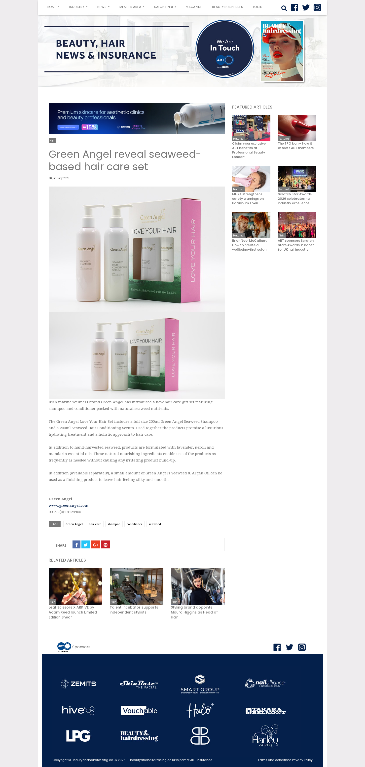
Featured (238, 138)
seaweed (154, 524)
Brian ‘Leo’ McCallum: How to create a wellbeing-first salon (249, 245)
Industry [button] (77, 6)
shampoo (114, 524)
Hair (52, 140)
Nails (282, 235)
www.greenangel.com (68, 505)
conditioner (134, 524)
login (257, 6)
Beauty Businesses (227, 6)
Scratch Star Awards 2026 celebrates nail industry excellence (295, 198)
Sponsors (81, 647)
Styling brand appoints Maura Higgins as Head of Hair (194, 612)
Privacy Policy (302, 760)
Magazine (194, 6)
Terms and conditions (275, 760)
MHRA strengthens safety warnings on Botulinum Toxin (248, 198)
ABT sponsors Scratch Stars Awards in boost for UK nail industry (296, 245)
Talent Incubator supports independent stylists (134, 610)
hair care (95, 524)
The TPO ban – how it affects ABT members (296, 145)
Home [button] (54, 6)
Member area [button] (130, 6)
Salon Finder (165, 6)
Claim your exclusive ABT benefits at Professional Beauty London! (249, 150)
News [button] (102, 6)
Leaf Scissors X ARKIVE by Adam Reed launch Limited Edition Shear (73, 612)
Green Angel (74, 524)
